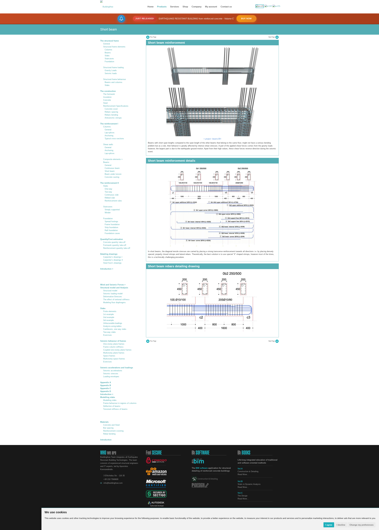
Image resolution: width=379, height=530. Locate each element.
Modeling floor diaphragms (114, 302)
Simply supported (112, 210)
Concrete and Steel (111, 425)
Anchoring (109, 135)
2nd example (108, 317)
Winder (108, 212)
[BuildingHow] (106, 6)
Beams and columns (113, 82)
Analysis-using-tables (112, 326)
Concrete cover (111, 109)
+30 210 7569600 (110, 479)
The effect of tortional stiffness (116, 299)
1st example (108, 314)
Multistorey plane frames (113, 353)
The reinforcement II (109, 183)
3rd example (108, 320)
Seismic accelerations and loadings (116, 368)
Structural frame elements (114, 47)
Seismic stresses (110, 373)
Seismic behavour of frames (113, 341)
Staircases (109, 58)
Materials (104, 422)
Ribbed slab (110, 198)
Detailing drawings (108, 254)
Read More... (243, 474)
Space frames (109, 356)
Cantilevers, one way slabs (114, 329)
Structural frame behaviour (114, 79)
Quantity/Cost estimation (111, 239)
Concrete (107, 100)
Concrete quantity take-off (114, 242)
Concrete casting (112, 177)
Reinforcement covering (113, 431)
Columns (108, 50)
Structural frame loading (113, 67)
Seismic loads (111, 73)
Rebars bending (111, 115)
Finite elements (109, 311)
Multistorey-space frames (114, 359)
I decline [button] (341, 525)
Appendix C (105, 388)
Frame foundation (112, 224)
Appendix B (105, 385)
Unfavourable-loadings (112, 323)
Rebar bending (109, 434)
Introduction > (106, 269)
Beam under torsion (113, 174)
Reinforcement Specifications (115, 106)
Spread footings (111, 221)
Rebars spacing (111, 112)
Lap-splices (109, 133)
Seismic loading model (113, 293)
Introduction (105, 440)
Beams (108, 53)
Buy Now (246, 18)
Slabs (107, 55)
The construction (108, 91)
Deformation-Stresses (112, 296)
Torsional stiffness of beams (115, 409)
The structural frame (109, 41)
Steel (105, 103)
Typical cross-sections (114, 138)
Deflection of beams (111, 406)
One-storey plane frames (113, 344)
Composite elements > (113, 159)
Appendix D (105, 391)
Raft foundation (111, 230)
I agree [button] (328, 525)
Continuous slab (111, 195)
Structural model (110, 291)
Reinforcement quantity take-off (116, 248)
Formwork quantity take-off (114, 245)
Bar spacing (108, 428)
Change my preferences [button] (362, 525)
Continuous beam (112, 168)
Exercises (107, 335)
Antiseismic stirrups (113, 118)
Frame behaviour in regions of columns (119, 403)
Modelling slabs (107, 397)
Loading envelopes (111, 376)
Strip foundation (111, 227)
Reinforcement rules (113, 201)
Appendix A (105, 382)
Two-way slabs (109, 332)
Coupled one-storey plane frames (117, 350)
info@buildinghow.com (113, 483)
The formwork (109, 94)
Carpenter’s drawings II (113, 260)
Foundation (109, 61)
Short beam (110, 171)
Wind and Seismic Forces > (113, 285)
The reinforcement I (109, 124)
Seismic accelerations (112, 370)
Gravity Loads (111, 70)
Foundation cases (112, 233)
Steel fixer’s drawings (112, 263)
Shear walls (108, 144)
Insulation (107, 97)
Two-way (108, 192)
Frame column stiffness (113, 347)
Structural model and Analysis (114, 288)
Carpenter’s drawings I (112, 257)
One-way (108, 189)
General (106, 44)
